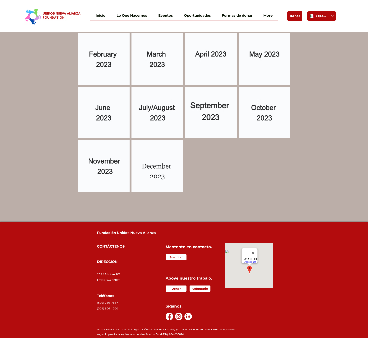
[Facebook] (169, 316)
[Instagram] (178, 316)
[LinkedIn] (188, 316)
